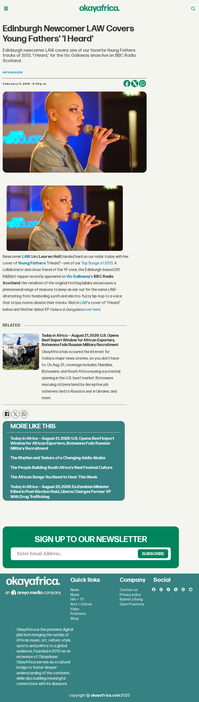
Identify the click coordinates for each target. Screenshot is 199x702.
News (74, 590)
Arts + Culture (81, 604)
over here (92, 309)
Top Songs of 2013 (97, 263)
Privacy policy (130, 595)
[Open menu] (6, 9)
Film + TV (77, 599)
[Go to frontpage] (99, 8)
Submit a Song (131, 599)
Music (75, 595)
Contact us (129, 590)
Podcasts (78, 614)
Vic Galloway (78, 276)
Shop (74, 619)
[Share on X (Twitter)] (134, 83)
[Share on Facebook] (127, 83)
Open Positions (132, 604)
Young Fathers (32, 263)
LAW (26, 256)
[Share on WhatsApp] (142, 83)
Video (74, 609)
